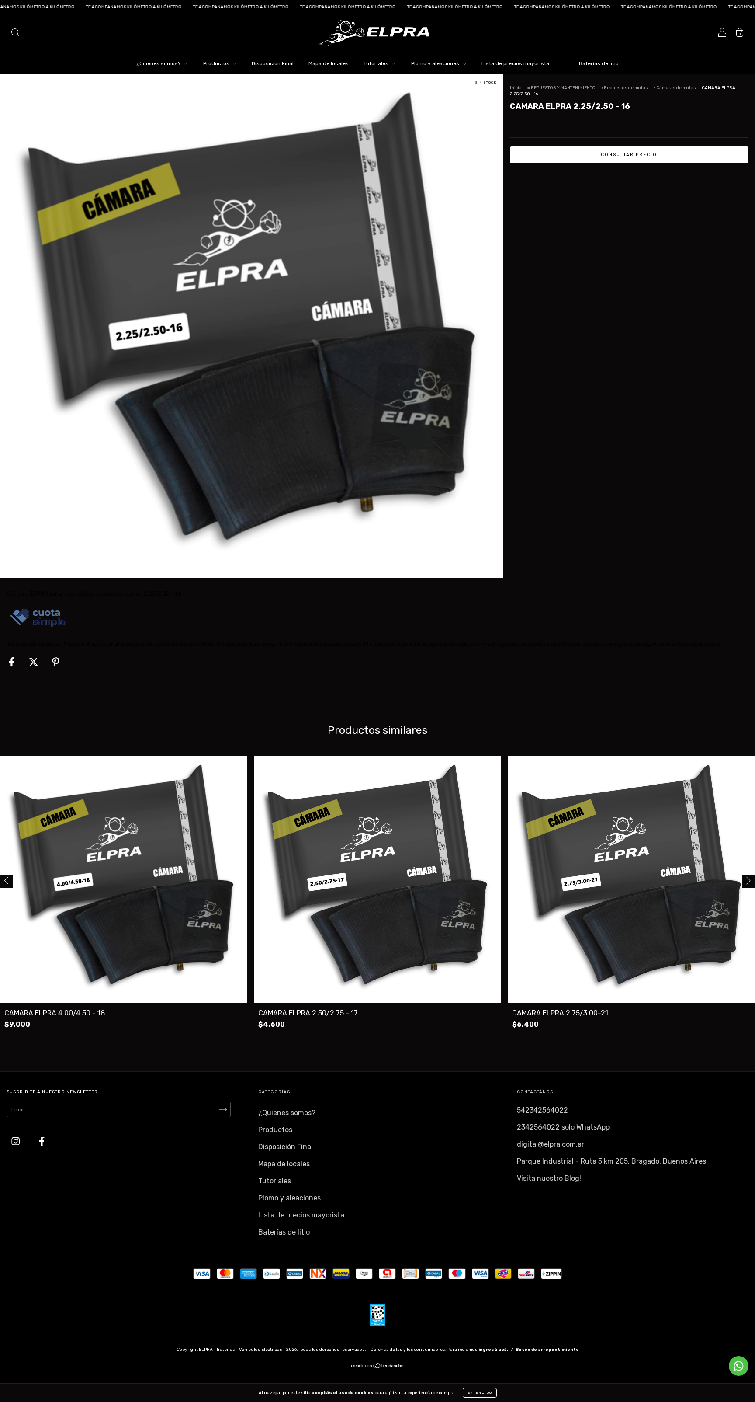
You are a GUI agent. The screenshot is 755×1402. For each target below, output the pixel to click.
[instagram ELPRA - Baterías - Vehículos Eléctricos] (16, 1141)
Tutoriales (377, 63)
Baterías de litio (599, 63)
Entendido (480, 1393)
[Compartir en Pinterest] (55, 662)
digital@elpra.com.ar (550, 1144)
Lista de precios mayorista (515, 63)
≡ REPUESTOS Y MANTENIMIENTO (561, 88)
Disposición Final (273, 63)
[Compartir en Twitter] (34, 662)
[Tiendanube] (377, 1367)
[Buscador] (15, 33)
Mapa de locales (328, 63)
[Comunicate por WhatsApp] (738, 1366)
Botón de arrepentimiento (547, 1349)
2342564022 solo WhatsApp (563, 1127)
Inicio (516, 88)
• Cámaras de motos (675, 88)
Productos (217, 63)
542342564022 (542, 1110)
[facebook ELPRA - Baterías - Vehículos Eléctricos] (42, 1141)
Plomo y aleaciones (436, 63)
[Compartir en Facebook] (12, 662)
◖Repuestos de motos (624, 88)
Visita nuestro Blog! (549, 1178)
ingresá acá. (493, 1349)
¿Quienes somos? (159, 63)
